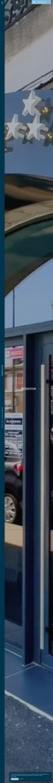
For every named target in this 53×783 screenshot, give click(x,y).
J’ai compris (15, 779)
